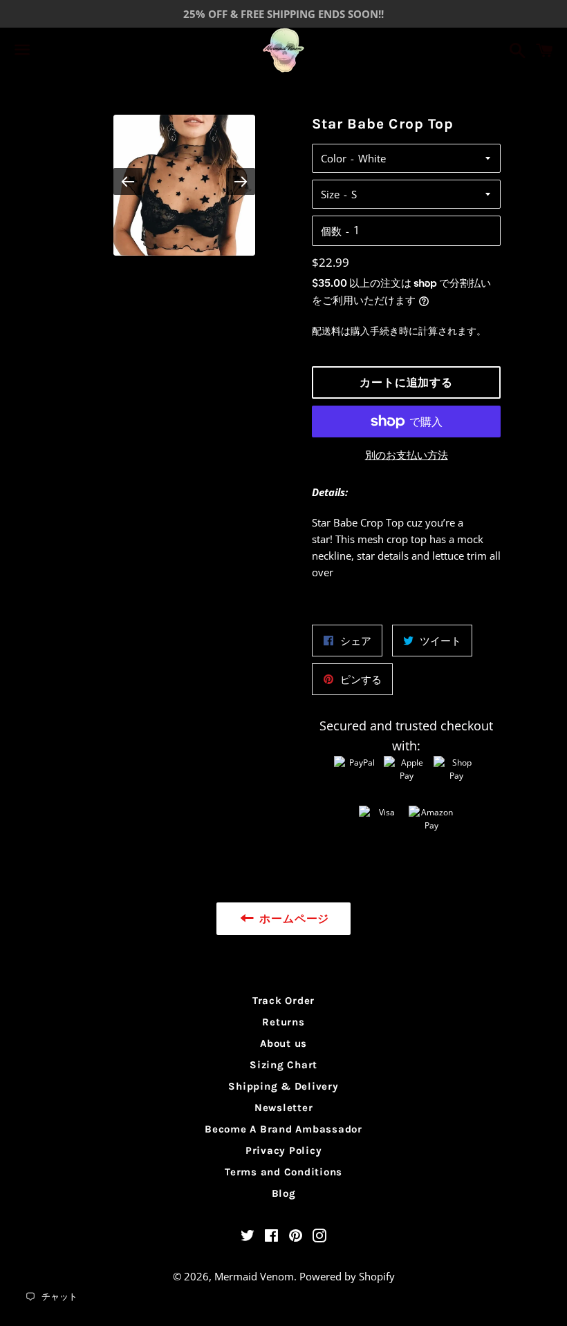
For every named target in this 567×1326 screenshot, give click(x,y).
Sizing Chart (283, 1065)
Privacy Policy (283, 1150)
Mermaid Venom (254, 1276)
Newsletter (283, 1107)
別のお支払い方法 (406, 455)
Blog (284, 1193)
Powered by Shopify (347, 1276)
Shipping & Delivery (283, 1086)
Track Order (283, 1000)
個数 (331, 231)
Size (330, 194)
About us (283, 1043)
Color (333, 158)
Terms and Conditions (283, 1172)
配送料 (326, 330)
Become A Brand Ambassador (283, 1129)
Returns (283, 1022)
